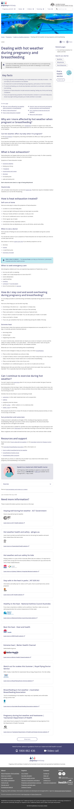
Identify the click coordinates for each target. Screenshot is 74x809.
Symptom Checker (26, 787)
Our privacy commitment (7, 780)
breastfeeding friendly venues (11, 453)
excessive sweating (8, 163)
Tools (49, 9)
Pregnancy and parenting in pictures (31, 783)
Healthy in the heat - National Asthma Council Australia (27, 604)
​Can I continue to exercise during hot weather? (40, 111)
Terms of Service (35, 794)
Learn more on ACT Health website (13, 523)
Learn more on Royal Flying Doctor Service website (18, 681)
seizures (18, 286)
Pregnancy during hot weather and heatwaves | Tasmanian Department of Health (24, 716)
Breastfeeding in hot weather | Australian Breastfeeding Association (21, 691)
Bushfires (59, 59)
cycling (8, 405)
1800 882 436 (27, 750)
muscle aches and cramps (10, 171)
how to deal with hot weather (19, 442)
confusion (5, 284)
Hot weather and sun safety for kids (19, 555)
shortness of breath (8, 252)
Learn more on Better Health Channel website (17, 657)
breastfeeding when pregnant (11, 455)
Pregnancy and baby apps (28, 785)
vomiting (5, 281)
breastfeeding (40, 350)
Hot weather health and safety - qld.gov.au (22, 532)
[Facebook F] (60, 773)
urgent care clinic (18, 241)
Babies (20, 9)
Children (29, 9)
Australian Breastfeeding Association (14, 447)
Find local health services (28, 778)
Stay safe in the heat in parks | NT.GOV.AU (21, 580)
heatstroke (28, 190)
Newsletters (46, 778)
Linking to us (46, 780)
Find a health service (60, 73)
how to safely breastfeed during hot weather (15, 450)
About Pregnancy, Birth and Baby (10, 773)
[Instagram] (63, 773)
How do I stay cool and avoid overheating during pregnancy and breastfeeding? (41, 107)
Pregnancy (9, 37)
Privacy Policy (26, 794)
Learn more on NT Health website (13, 594)
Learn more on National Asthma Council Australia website (20, 618)
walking (5, 400)
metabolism (28, 125)
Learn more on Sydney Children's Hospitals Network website (21, 571)
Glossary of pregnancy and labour (30, 780)
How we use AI (5, 785)
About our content (6, 776)
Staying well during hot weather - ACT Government (25, 510)
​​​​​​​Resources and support (36, 114)
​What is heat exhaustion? (10, 110)
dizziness (5, 174)
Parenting (39, 9)
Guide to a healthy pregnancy (21, 37)
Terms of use (4, 783)
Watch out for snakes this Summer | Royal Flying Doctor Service (27, 667)
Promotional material (7, 787)
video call (37, 471)
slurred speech (14, 284)
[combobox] (64, 9)
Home (2, 37)
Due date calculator (26, 776)
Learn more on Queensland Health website (16, 546)
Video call (53, 750)
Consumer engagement (49, 783)
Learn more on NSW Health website (14, 636)
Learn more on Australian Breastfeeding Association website (21, 706)
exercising (16, 382)
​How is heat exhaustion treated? (11, 113)
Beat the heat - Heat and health (17, 627)
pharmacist (18, 428)
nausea (5, 247)
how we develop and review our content (16, 489)
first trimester (8, 136)
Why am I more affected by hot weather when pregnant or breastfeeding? (13, 107)
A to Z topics (24, 773)
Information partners (7, 778)
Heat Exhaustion (61, 65)
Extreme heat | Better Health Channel (20, 645)
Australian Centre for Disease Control (41, 442)
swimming (5, 397)
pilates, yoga (6, 407)
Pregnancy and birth (7, 9)
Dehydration (60, 62)
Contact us (46, 773)
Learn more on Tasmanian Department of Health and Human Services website (25, 732)
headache (6, 169)
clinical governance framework (63, 791)
